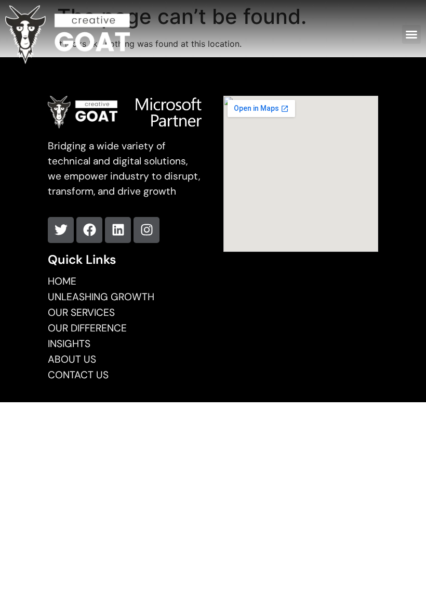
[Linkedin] (118, 230)
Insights (69, 344)
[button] (411, 34)
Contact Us (78, 375)
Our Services (81, 313)
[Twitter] (61, 230)
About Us (72, 359)
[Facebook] (89, 230)
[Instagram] (146, 230)
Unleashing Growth (101, 297)
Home (62, 281)
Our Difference (87, 328)
